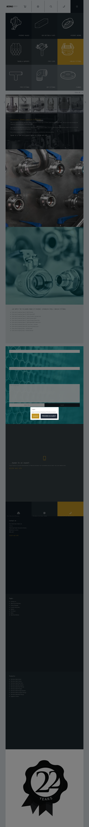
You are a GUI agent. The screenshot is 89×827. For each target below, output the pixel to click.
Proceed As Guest (49, 416)
